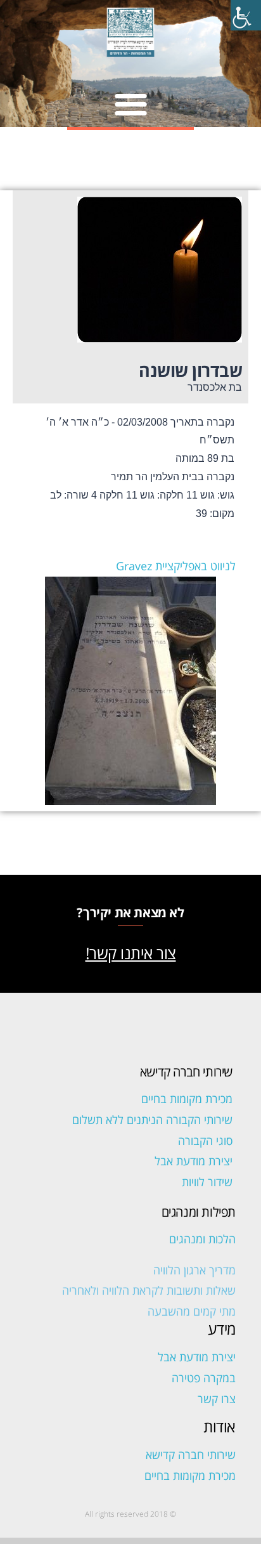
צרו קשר (217, 1398)
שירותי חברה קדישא (191, 1454)
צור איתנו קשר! (131, 953)
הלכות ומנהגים (202, 1238)
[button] (131, 103)
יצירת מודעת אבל (193, 1160)
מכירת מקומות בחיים (186, 1098)
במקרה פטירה (204, 1377)
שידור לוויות (207, 1181)
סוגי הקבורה (205, 1140)
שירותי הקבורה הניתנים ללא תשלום (152, 1119)
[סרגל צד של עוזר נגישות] (246, 15)
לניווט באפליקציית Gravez (176, 565)
